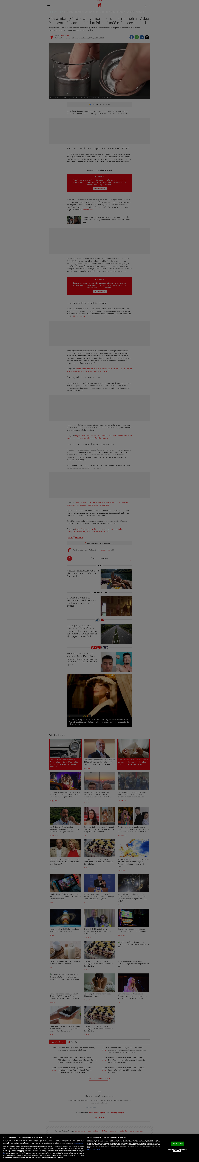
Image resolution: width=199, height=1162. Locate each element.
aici (4, 1153)
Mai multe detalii (78, 1143)
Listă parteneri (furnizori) (94, 1149)
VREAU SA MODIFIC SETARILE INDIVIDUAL (177, 1150)
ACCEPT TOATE (178, 1144)
